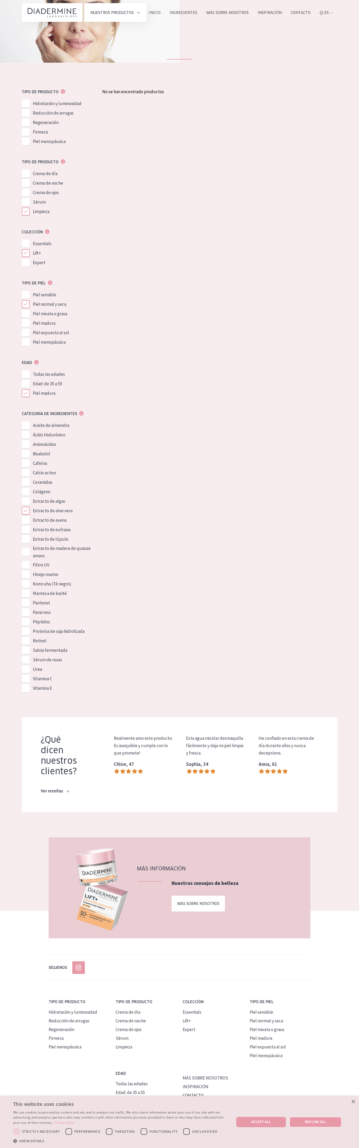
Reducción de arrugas (53, 113)
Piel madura (44, 323)
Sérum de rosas (47, 660)
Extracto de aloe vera (53, 511)
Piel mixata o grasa (50, 314)
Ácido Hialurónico (49, 435)
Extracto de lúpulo (50, 539)
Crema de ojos (46, 192)
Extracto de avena (49, 520)
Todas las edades (49, 374)
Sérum (39, 202)
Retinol (40, 641)
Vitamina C (42, 679)
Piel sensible (44, 295)
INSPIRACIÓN (270, 12)
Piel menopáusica (49, 141)
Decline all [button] (315, 1122)
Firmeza (40, 132)
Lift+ (37, 253)
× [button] (353, 1102)
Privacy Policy (64, 1122)
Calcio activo (44, 473)
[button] (120, 1141)
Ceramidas (42, 482)
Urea (37, 669)
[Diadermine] (52, 12)
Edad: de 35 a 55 (47, 384)
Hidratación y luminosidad (57, 103)
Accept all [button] (261, 1122)
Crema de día (45, 173)
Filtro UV (41, 565)
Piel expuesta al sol (51, 333)
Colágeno (41, 492)
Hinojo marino (45, 574)
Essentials (42, 244)
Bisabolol (41, 454)
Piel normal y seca (49, 304)
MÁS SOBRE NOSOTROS (227, 12)
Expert (39, 262)
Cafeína (40, 463)
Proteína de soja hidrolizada (59, 631)
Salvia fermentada (50, 650)
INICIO (155, 12)
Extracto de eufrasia (51, 530)
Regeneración (46, 122)
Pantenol (41, 603)
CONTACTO (193, 1095)
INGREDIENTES (183, 12)
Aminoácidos (44, 444)
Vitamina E (42, 688)
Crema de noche (48, 183)
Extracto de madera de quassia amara (61, 552)
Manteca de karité (50, 593)
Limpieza (41, 211)
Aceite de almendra (51, 425)
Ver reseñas (52, 791)
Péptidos (41, 622)
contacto (301, 12)
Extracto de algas (49, 501)
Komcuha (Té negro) (52, 584)
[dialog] (179, 1122)
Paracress (42, 612)
